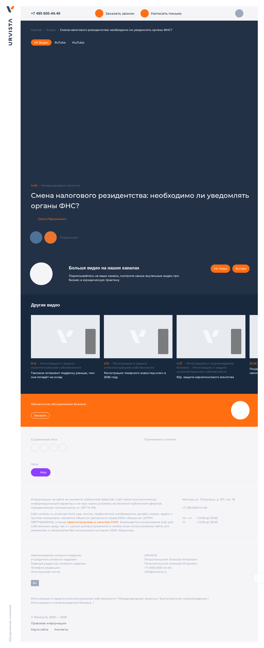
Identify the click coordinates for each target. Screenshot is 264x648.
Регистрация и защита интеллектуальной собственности (73, 598)
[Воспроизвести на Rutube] (90, 333)
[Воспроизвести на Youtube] (90, 350)
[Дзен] (44, 448)
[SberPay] (165, 447)
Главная (36, 30)
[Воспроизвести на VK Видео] (90, 341)
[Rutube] (54, 448)
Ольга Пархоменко (52, 219)
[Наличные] (182, 448)
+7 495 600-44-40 (194, 507)
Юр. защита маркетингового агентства (205, 377)
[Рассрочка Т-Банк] (174, 447)
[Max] (63, 448)
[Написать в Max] (239, 13)
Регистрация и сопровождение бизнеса (61, 602)
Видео (51, 30)
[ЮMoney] (155, 447)
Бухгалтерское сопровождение (183, 598)
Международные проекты (137, 598)
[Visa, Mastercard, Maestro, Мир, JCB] (147, 448)
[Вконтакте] (35, 448)
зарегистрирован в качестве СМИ (92, 522)
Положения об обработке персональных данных (91, 632)
